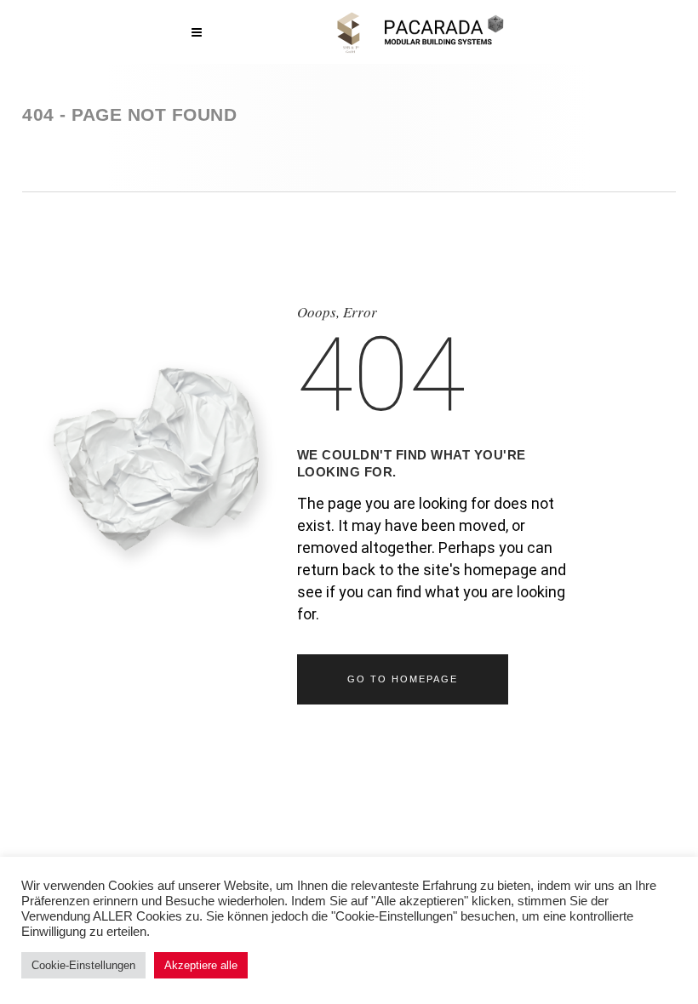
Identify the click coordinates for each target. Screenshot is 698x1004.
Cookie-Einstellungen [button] (83, 965)
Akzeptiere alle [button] (200, 965)
